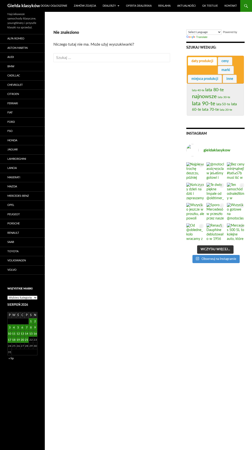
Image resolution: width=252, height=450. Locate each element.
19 (18, 339)
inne (229, 79)
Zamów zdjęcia (85, 5)
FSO (10, 131)
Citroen (13, 94)
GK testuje (210, 5)
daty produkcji (202, 61)
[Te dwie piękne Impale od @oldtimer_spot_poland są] (215, 191)
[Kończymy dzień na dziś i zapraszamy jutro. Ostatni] (195, 191)
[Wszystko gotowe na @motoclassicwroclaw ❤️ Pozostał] (236, 212)
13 (22, 333)
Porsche (13, 223)
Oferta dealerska (139, 5)
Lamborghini (16, 159)
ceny (225, 61)
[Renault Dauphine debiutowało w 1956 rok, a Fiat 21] (215, 232)
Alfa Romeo (15, 38)
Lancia (12, 168)
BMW (10, 66)
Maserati (13, 177)
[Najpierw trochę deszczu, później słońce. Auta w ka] (195, 171)
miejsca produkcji (204, 79)
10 (9, 333)
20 (22, 339)
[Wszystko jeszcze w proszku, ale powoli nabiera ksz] (195, 212)
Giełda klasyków (23, 6)
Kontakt (230, 5)
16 (35, 333)
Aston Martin (17, 48)
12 (18, 333)
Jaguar (12, 149)
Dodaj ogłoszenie (54, 5)
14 (26, 333)
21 (26, 339)
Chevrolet (15, 85)
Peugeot (13, 214)
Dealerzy (109, 5)
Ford (11, 122)
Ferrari (12, 103)
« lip (11, 358)
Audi (10, 57)
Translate (201, 37)
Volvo (11, 270)
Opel (10, 205)
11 (14, 333)
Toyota (12, 251)
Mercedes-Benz (18, 196)
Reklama (164, 5)
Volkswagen (16, 260)
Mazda (12, 186)
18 (14, 339)
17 (9, 339)
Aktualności (186, 5)
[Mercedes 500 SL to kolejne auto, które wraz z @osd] (236, 232)
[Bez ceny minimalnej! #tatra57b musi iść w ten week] (236, 171)
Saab (10, 242)
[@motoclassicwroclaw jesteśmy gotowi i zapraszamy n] (215, 171)
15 (31, 333)
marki (225, 70)
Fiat (10, 112)
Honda (12, 140)
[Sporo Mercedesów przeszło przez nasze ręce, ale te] (215, 212)
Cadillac (13, 75)
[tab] (202, 61)
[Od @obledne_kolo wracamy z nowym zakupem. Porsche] (195, 232)
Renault (13, 233)
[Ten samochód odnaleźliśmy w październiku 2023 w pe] (236, 191)
